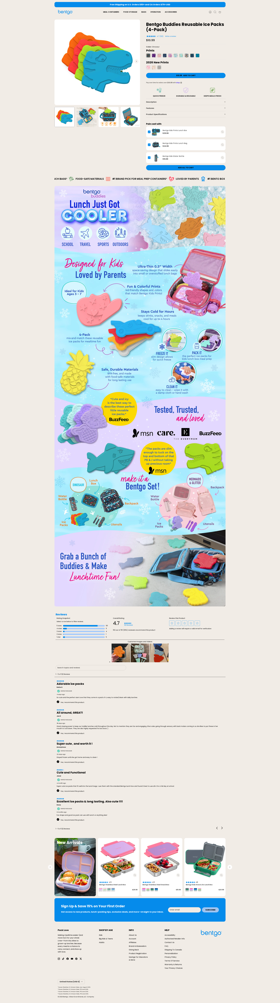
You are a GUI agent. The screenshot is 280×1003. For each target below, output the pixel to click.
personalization (171, 953)
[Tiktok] (63, 959)
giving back (134, 949)
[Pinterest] (76, 959)
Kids (100, 935)
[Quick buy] (222, 132)
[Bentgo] (65, 12)
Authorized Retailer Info (175, 938)
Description (151, 102)
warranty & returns (173, 964)
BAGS (143, 12)
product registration (138, 953)
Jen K (59, 716)
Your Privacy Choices (174, 968)
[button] (172, 623)
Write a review (170, 36)
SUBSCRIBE (210, 910)
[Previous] (100, 4)
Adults (101, 942)
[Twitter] (81, 959)
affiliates (132, 942)
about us (133, 935)
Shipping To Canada (173, 949)
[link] (128, 624)
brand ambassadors (137, 946)
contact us (169, 942)
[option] (97, 62)
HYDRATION (155, 12)
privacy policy (170, 957)
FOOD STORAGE (130, 12)
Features (150, 108)
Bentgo (65, 997)
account (132, 938)
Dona (59, 805)
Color (153, 47)
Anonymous (61, 747)
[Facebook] (67, 959)
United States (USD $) (70, 981)
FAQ (166, 946)
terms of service (172, 961)
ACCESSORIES (171, 12)
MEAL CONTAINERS (111, 12)
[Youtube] (72, 959)
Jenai (59, 776)
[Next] (179, 4)
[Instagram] (59, 959)
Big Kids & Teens (106, 938)
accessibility (170, 935)
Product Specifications (156, 114)
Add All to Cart (186, 167)
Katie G (59, 687)
